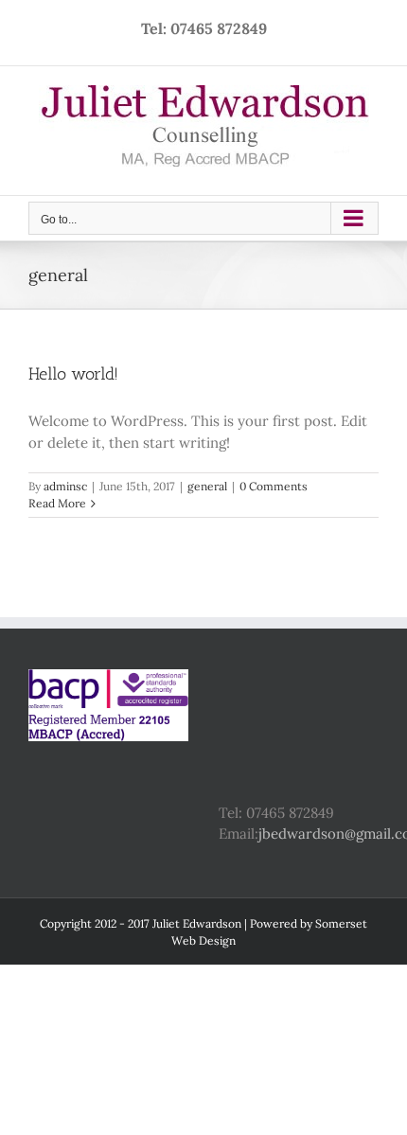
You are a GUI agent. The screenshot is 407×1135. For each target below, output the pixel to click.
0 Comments (273, 486)
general (207, 486)
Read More (57, 503)
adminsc (65, 486)
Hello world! (73, 374)
